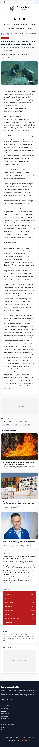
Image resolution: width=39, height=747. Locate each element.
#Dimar (27, 421)
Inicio (2, 33)
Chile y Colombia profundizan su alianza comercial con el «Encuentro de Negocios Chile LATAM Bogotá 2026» (19, 566)
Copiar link (5, 57)
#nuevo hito (16, 424)
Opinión (29, 28)
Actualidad (24, 24)
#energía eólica (6, 424)
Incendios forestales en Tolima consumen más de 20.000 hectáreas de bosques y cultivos (18, 562)
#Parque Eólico (26, 424)
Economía (33, 24)
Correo (3, 730)
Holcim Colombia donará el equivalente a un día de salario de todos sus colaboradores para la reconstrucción (18, 572)
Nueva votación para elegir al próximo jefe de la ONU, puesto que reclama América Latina (19, 557)
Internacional (20, 28)
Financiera (10, 28)
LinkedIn (24, 54)
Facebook (12, 54)
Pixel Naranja (25, 740)
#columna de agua (7, 421)
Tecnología (15, 24)
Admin (3, 727)
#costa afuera (18, 421)
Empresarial (6, 24)
